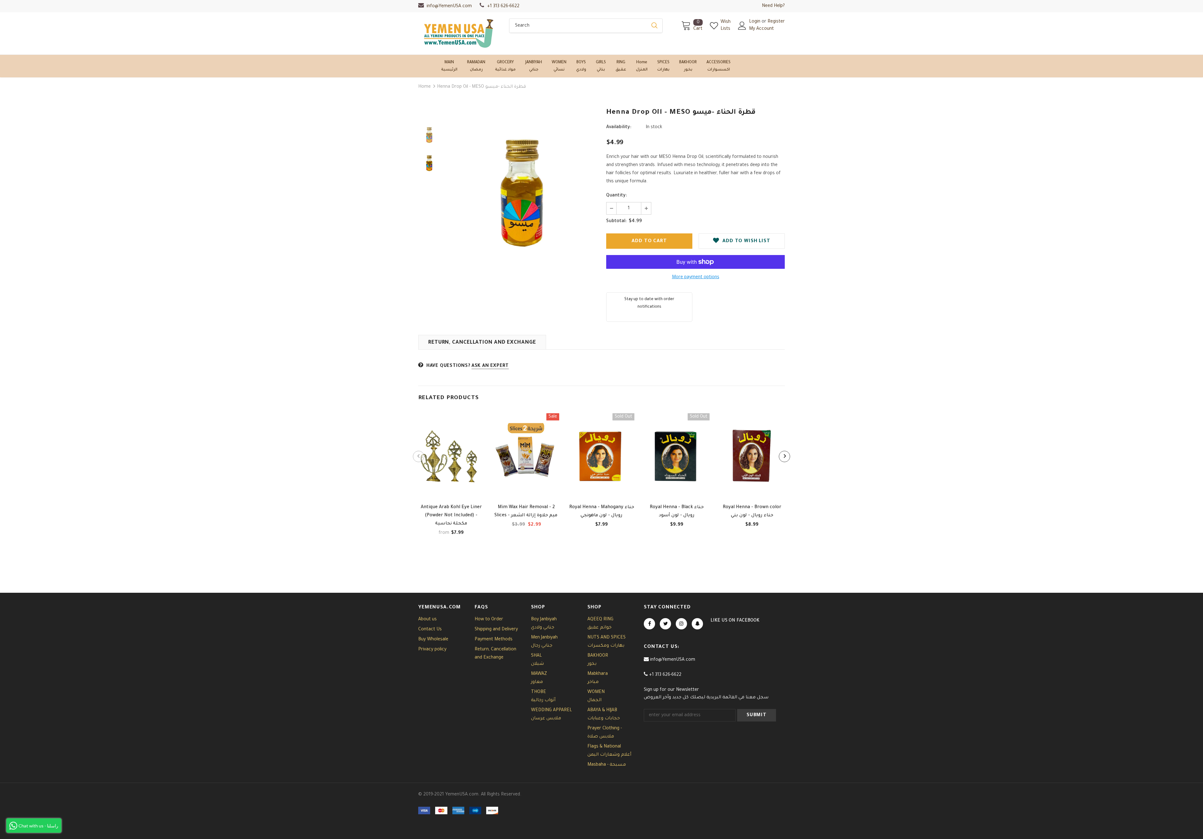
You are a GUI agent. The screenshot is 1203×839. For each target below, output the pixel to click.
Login (755, 21)
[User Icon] (742, 26)
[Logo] (459, 33)
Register (776, 21)
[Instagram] (681, 623)
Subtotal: (616, 221)
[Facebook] (649, 623)
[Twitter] (665, 623)
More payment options (695, 277)
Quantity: (616, 195)
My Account (761, 29)
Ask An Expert (490, 366)
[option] (521, 191)
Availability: (618, 127)
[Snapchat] (697, 623)
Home (424, 87)
